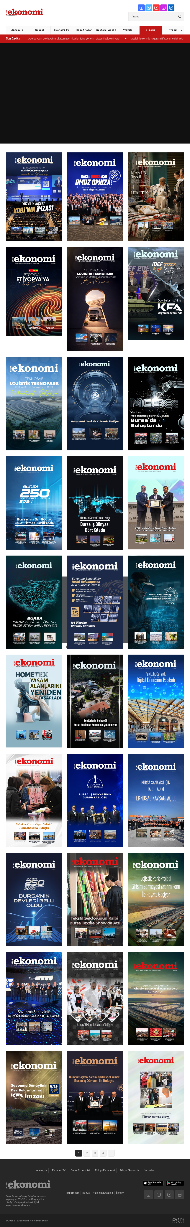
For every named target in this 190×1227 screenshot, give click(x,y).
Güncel (39, 30)
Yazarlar (128, 30)
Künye (85, 1192)
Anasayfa (17, 30)
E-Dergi (150, 30)
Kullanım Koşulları (103, 1192)
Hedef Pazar (84, 30)
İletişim (120, 1192)
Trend (173, 30)
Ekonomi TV (61, 30)
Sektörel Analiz (106, 30)
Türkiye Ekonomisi (105, 1170)
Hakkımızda (72, 1192)
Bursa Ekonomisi (80, 1170)
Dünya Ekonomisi (129, 1170)
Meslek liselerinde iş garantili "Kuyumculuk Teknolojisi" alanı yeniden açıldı (110, 38)
